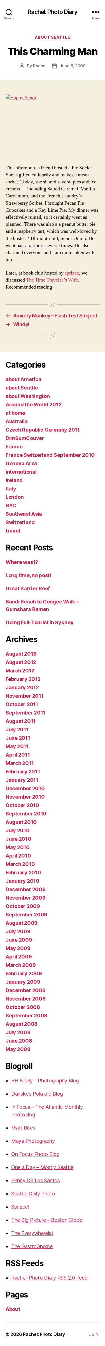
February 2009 (24, 973)
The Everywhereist (32, 1233)
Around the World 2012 (33, 404)
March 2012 (20, 671)
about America (23, 379)
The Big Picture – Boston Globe (46, 1220)
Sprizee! (20, 1207)
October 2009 (23, 906)
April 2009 (19, 957)
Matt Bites (23, 1128)
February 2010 (23, 872)
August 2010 (21, 822)
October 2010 (22, 805)
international (21, 472)
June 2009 (19, 940)
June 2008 (19, 1041)
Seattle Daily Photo (33, 1194)
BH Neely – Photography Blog (45, 1081)
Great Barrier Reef (28, 588)
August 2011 (21, 721)
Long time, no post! (28, 575)
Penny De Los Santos (35, 1180)
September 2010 (26, 814)
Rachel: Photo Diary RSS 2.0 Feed (49, 1278)
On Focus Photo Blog (35, 1154)
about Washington (28, 396)
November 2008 (26, 999)
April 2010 (18, 856)
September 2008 (26, 1015)
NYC (11, 505)
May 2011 (17, 746)
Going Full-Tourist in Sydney (39, 622)
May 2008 (18, 1049)
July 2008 (18, 1032)
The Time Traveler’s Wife (52, 280)
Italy (11, 489)
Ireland (14, 480)
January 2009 (23, 982)
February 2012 (23, 679)
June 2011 (18, 738)
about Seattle (52, 37)
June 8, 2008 (72, 65)
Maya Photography (33, 1141)
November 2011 (25, 696)
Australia (17, 421)
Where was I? (22, 562)
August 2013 (21, 654)
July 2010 (18, 830)
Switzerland (20, 522)
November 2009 (26, 898)
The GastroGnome (32, 1246)
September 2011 (25, 713)
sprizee (72, 273)
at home (15, 413)
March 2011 (20, 763)
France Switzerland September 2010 (50, 455)
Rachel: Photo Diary (52, 12)
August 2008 (22, 1024)
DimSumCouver (25, 438)
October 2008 (23, 1007)
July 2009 (18, 931)
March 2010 (20, 864)
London (15, 497)
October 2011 (22, 704)
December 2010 (25, 788)
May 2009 (18, 948)
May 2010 (18, 847)
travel (13, 531)
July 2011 (17, 729)
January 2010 (22, 881)
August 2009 (22, 923)
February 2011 (23, 772)
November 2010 (25, 797)
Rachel (39, 65)
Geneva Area (21, 463)
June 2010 (18, 839)
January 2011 (22, 780)
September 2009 (26, 915)
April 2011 (18, 755)
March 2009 (21, 965)
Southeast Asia (24, 514)
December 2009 (26, 889)
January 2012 (22, 687)
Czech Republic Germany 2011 (43, 430)
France (14, 447)
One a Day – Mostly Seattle (42, 1167)
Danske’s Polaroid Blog (37, 1094)
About (13, 1309)
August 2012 (21, 662)
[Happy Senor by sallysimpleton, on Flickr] (52, 125)
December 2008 (26, 990)
